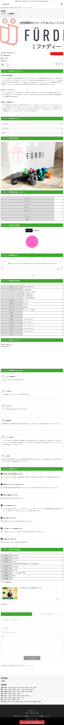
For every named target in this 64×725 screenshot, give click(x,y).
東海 (2, 693)
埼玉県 (18, 689)
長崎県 (17, 701)
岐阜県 (5, 693)
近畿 (2, 695)
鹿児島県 (35, 701)
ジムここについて (34, 716)
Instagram (32, 713)
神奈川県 (32, 689)
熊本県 (21, 701)
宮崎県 (29, 701)
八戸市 (15, 7)
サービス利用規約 (25, 716)
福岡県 (8, 701)
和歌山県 (27, 695)
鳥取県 (5, 697)
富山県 (13, 691)
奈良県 (22, 695)
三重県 (18, 693)
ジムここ (32, 710)
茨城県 (5, 689)
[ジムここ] (6, 4)
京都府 (9, 695)
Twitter (26, 713)
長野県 (30, 691)
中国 (2, 697)
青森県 (11, 7)
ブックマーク (59, 63)
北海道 (9, 687)
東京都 (26, 689)
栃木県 (9, 689)
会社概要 (41, 716)
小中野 (19, 7)
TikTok (34, 713)
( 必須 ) (5, 627)
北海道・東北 (6, 7)
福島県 (35, 687)
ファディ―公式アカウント (28, 319)
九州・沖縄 (3, 701)
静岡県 (9, 693)
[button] (2, 165)
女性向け (5, 604)
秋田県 (26, 687)
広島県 (18, 697)
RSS (37, 713)
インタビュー (47, 716)
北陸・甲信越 (4, 691)
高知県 (18, 699)
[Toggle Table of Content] (6, 65)
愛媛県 (14, 699)
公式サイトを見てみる (31, 722)
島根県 (9, 697)
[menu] (61, 4)
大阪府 (14, 695)
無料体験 (16, 379)
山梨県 (22, 691)
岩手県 (18, 687)
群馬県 (14, 689)
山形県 (30, 687)
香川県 (9, 699)
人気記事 (3, 681)
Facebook (29, 713)
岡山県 (14, 697)
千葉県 (22, 689)
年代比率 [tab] (36, 230)
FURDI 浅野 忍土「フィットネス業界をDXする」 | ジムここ (31, 587)
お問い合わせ (17, 716)
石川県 (18, 691)
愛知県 (14, 693)
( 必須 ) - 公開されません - (9, 632)
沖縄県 (39, 701)
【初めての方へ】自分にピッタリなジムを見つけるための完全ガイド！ (32, 1)
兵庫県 (18, 695)
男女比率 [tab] (29, 230)
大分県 (25, 701)
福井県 (26, 691)
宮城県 (22, 687)
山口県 (22, 697)
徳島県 (5, 699)
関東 (2, 689)
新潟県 (9, 691)
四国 (2, 699)
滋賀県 (5, 695)
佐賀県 (12, 701)
